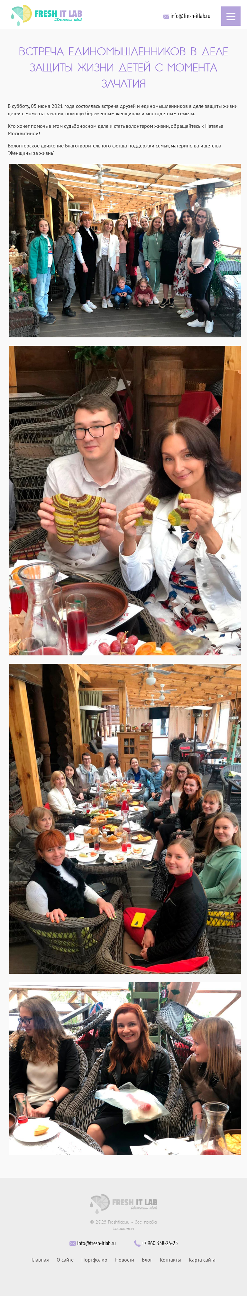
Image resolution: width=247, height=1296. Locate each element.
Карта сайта (202, 1260)
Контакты (170, 1260)
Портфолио (94, 1260)
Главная (40, 1260)
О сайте (65, 1260)
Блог (147, 1260)
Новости (124, 1260)
